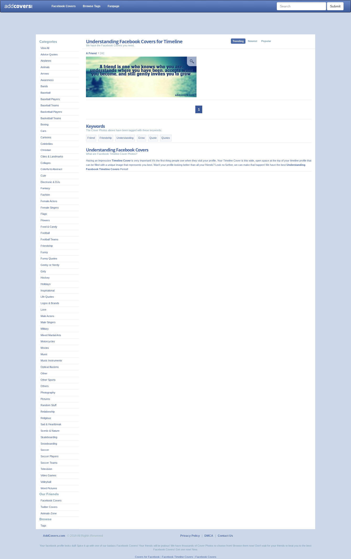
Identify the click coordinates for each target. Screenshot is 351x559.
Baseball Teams (50, 105)
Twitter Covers (49, 506)
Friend (91, 137)
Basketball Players (51, 111)
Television (46, 469)
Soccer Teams (49, 462)
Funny (44, 252)
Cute (43, 175)
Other (44, 373)
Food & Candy (49, 226)
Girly (43, 271)
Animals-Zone (49, 513)
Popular (266, 41)
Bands (44, 86)
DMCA (208, 536)
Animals (45, 67)
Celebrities (47, 143)
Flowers (45, 220)
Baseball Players (50, 99)
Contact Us (225, 536)
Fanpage (113, 6)
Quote (153, 137)
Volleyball (46, 481)
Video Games (48, 475)
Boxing (44, 124)
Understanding (125, 137)
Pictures (45, 399)
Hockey (45, 277)
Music (44, 354)
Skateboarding (49, 437)
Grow (141, 137)
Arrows (45, 73)
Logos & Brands (50, 303)
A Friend (91, 53)
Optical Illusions (50, 367)
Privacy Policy (190, 536)
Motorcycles (48, 341)
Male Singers (48, 322)
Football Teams (49, 239)
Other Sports (48, 379)
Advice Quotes (49, 54)
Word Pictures (49, 488)
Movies (45, 347)
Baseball (45, 92)
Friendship (47, 245)
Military (45, 328)
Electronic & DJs (50, 182)
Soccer (45, 449)
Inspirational (47, 290)
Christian (46, 150)
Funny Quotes (49, 258)
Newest (252, 41)
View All (45, 48)
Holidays (46, 284)
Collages (46, 162)
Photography (48, 392)
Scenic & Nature (50, 430)
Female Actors (49, 201)
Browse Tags (92, 6)
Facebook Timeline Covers (177, 556)
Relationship (48, 411)
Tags (43, 525)
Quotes (165, 137)
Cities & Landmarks (52, 156)
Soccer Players (49, 456)
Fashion (45, 194)
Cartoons (46, 137)
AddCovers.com (54, 536)
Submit (335, 6)
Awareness (47, 80)
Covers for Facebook (147, 556)
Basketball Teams (51, 118)
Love (43, 309)
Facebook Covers (64, 6)
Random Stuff (48, 405)
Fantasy (45, 188)
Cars (43, 130)
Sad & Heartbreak (51, 424)
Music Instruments (51, 360)
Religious (46, 418)
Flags (44, 213)
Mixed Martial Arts (51, 335)
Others (45, 386)
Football (45, 232)
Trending (238, 41)
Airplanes (46, 60)
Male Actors (47, 316)
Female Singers (50, 207)
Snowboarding (49, 443)
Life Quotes (47, 296)
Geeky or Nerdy (50, 264)
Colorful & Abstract (51, 169)
